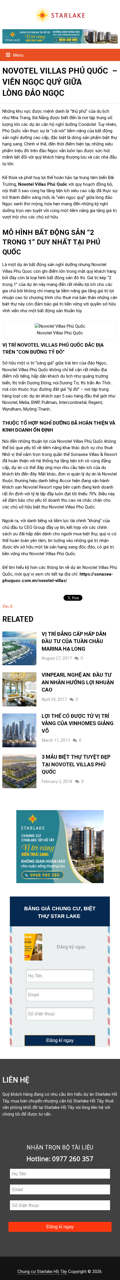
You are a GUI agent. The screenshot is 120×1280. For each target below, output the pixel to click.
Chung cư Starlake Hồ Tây (42, 1271)
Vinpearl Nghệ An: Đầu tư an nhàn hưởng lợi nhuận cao (78, 682)
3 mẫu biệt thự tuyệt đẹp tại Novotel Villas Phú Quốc (76, 764)
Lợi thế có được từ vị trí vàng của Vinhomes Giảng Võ (78, 723)
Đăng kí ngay (60, 1040)
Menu (18, 55)
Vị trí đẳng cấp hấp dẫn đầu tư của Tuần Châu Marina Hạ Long (74, 641)
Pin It (8, 606)
